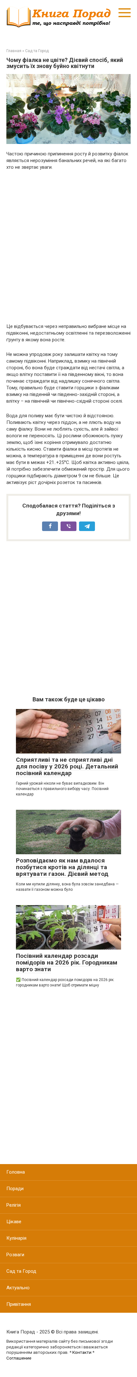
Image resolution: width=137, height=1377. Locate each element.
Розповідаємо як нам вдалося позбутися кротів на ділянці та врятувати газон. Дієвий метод (62, 867)
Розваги (15, 1255)
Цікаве (13, 1221)
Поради (15, 1188)
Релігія (13, 1205)
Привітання (18, 1304)
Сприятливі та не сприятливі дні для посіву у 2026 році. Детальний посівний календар (67, 766)
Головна (15, 1172)
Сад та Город (21, 1271)
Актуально (18, 1288)
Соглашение (18, 1357)
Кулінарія (16, 1238)
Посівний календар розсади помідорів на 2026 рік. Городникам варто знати (66, 962)
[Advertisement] (68, 247)
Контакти (81, 1352)
